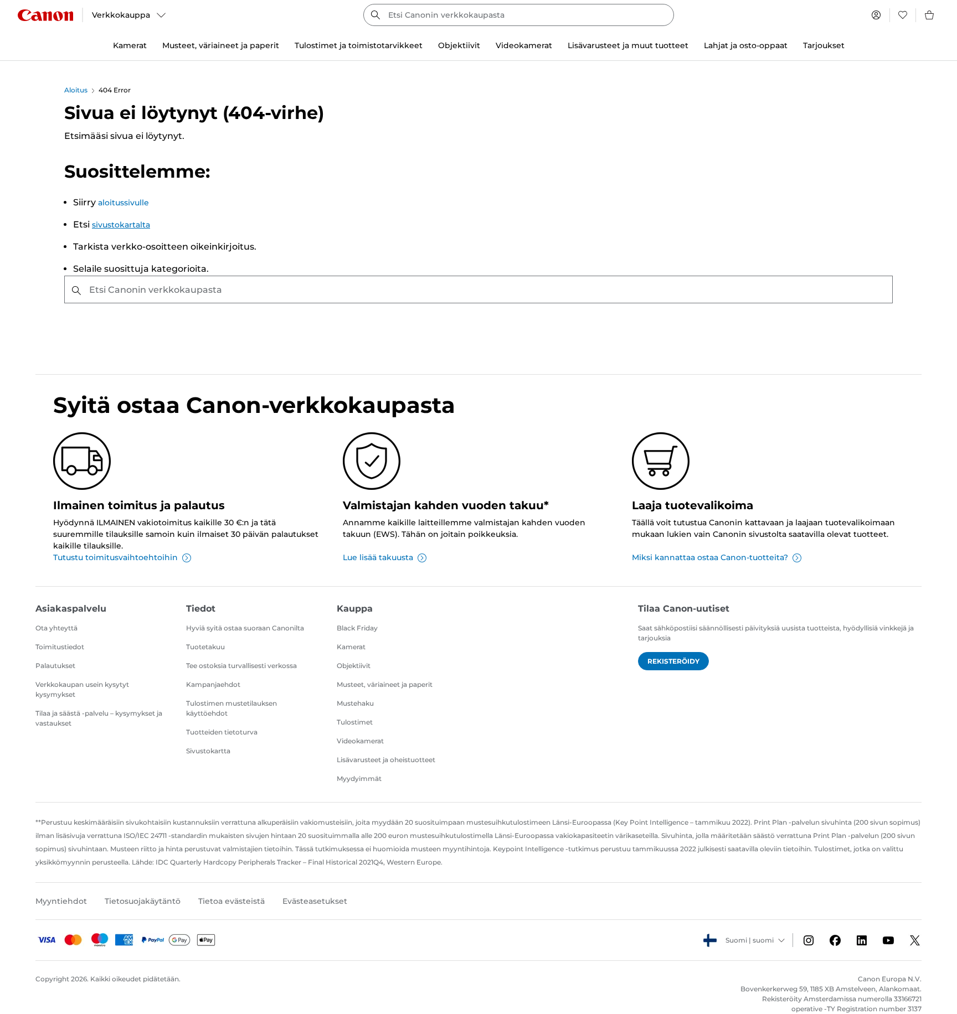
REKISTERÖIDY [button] (673, 661)
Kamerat (351, 647)
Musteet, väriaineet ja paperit (385, 684)
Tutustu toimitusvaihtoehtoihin (115, 557)
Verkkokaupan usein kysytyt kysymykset (82, 689)
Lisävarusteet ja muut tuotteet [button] (628, 45)
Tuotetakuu (205, 647)
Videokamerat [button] (524, 45)
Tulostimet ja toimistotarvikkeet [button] (359, 45)
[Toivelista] (903, 15)
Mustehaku (355, 703)
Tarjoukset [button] (824, 45)
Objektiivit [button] (459, 45)
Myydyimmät (359, 778)
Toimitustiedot (59, 647)
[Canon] (45, 15)
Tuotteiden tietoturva (222, 732)
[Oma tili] (876, 15)
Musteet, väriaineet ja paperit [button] (220, 45)
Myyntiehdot (61, 901)
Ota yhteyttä (56, 628)
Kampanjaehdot (213, 684)
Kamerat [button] (130, 45)
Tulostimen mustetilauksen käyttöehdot (231, 708)
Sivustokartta (208, 751)
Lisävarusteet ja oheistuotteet (386, 760)
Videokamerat (360, 741)
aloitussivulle (123, 203)
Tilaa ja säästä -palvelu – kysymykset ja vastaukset (98, 718)
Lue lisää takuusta (378, 557)
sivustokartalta (121, 225)
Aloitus (76, 90)
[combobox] (518, 15)
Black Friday (357, 628)
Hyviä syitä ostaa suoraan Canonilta (245, 628)
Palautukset (55, 665)
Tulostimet (355, 722)
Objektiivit (354, 665)
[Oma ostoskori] (929, 15)
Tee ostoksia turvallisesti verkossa (241, 665)
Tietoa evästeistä (231, 901)
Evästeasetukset (314, 901)
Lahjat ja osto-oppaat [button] (746, 45)
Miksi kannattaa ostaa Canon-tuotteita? (710, 557)
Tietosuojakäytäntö (143, 901)
